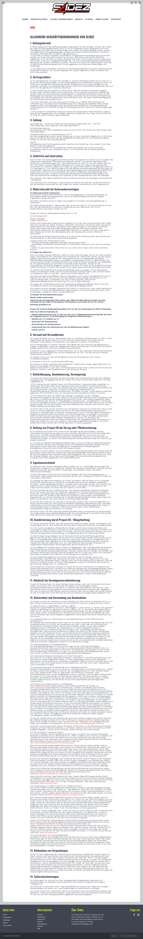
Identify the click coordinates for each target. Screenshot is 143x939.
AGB (38, 929)
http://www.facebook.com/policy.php (55, 774)
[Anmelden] (131, 2)
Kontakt (39, 915)
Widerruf (40, 926)
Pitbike (5, 923)
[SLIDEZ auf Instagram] (138, 916)
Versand (40, 922)
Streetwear (6, 920)
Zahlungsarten (42, 924)
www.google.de (37, 687)
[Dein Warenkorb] (139, 2)
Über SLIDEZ (7, 925)
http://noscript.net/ (48, 783)
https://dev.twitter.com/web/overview (68, 795)
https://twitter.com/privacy (48, 825)
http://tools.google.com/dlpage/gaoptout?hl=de (83, 723)
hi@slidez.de (42, 220)
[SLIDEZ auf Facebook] (134, 916)
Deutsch (114, 936)
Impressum (41, 919)
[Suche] (135, 2)
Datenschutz (41, 917)
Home (5, 915)
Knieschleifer (7, 917)
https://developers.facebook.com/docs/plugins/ (54, 743)
